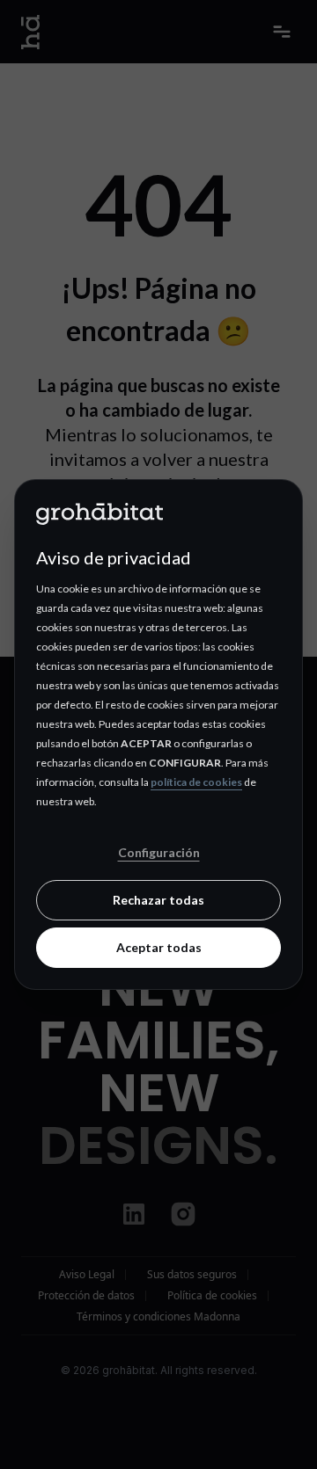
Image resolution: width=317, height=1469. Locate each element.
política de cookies (196, 782)
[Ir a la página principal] (158, 512)
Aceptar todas (159, 947)
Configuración (159, 852)
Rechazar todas (158, 899)
